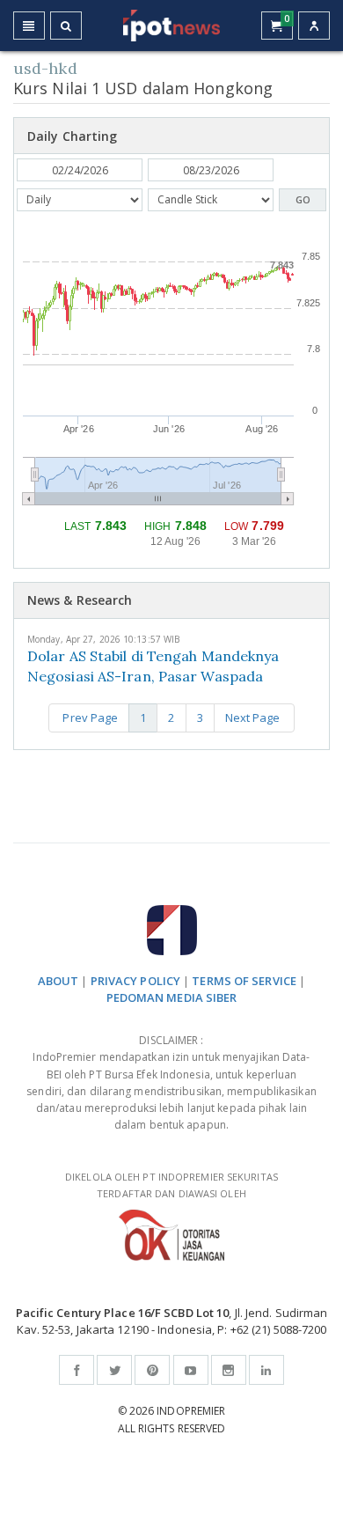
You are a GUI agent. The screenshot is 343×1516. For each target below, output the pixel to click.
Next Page (254, 717)
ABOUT (58, 981)
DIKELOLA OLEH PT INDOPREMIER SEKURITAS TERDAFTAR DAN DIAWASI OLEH (171, 1185)
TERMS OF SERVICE (244, 981)
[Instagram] (228, 1370)
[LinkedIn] (266, 1370)
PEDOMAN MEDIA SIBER (171, 997)
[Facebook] (76, 1370)
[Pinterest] (152, 1370)
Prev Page (89, 717)
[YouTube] (190, 1370)
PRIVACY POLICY (135, 981)
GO (303, 199)
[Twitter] (114, 1370)
